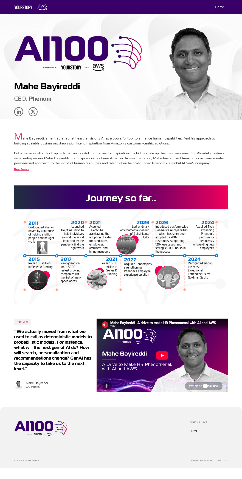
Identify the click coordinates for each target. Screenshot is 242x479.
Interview (22, 322)
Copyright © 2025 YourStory (209, 460)
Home (219, 7)
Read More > (21, 169)
